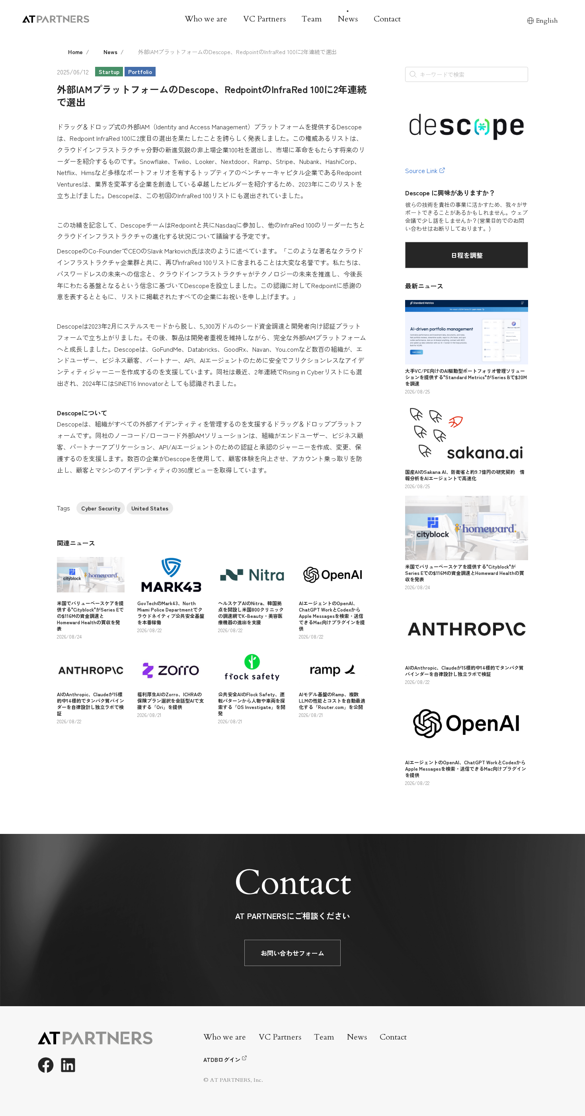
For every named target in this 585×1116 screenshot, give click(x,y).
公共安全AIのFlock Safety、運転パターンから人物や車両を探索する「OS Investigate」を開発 (251, 704)
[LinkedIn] (68, 1065)
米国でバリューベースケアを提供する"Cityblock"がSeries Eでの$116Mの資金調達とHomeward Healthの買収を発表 (90, 616)
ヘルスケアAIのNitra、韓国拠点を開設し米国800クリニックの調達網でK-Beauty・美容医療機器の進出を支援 (251, 612)
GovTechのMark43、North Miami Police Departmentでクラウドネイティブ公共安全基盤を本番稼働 (170, 612)
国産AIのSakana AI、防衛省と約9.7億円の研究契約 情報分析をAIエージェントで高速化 (465, 474)
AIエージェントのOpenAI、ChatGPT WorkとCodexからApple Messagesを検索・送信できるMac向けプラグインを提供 (332, 616)
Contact (387, 19)
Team (312, 19)
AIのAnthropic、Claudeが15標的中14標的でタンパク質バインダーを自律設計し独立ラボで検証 (90, 704)
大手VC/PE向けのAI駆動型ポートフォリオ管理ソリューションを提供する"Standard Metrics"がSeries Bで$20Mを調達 (466, 377)
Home (75, 52)
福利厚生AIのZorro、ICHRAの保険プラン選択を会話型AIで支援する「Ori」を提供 (170, 700)
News (348, 19)
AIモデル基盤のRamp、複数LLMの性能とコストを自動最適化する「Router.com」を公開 (332, 700)
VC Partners (264, 19)
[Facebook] (46, 1065)
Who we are (206, 19)
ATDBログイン (221, 1059)
